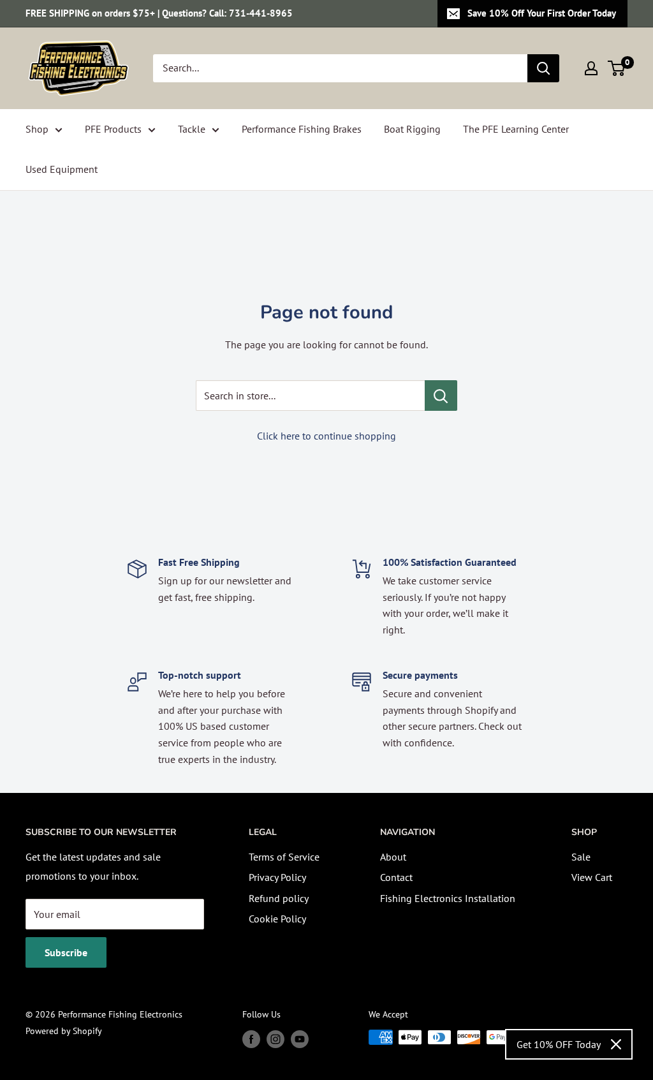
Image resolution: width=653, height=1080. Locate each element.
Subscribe (66, 952)
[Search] (543, 68)
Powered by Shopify (64, 1031)
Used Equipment (62, 169)
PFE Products (113, 128)
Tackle (191, 128)
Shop (37, 128)
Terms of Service (284, 856)
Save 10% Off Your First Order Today (541, 13)
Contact (396, 877)
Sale (581, 856)
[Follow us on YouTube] (300, 1039)
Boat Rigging (412, 128)
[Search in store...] (441, 395)
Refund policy (279, 898)
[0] (617, 68)
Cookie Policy (277, 918)
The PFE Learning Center (516, 128)
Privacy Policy (277, 877)
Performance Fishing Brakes (302, 128)
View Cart (591, 877)
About (393, 856)
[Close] (616, 1044)
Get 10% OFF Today (559, 1044)
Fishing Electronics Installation (447, 898)
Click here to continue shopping (326, 435)
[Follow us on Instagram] (275, 1039)
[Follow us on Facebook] (251, 1039)
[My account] (591, 68)
